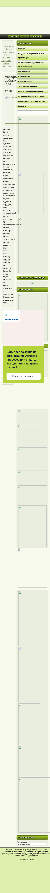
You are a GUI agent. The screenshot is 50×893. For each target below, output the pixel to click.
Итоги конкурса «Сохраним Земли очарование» (6, 60)
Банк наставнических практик (30, 91)
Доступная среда (25, 71)
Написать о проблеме (23, 376)
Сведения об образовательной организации (31, 56)
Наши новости (24, 76)
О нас (24, 36)
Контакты (36, 36)
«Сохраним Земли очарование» (9, 49)
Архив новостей (23, 842)
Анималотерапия (25, 81)
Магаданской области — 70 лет (31, 96)
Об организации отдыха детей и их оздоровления (31, 64)
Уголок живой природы (27, 86)
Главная (13, 36)
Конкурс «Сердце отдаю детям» (31, 101)
